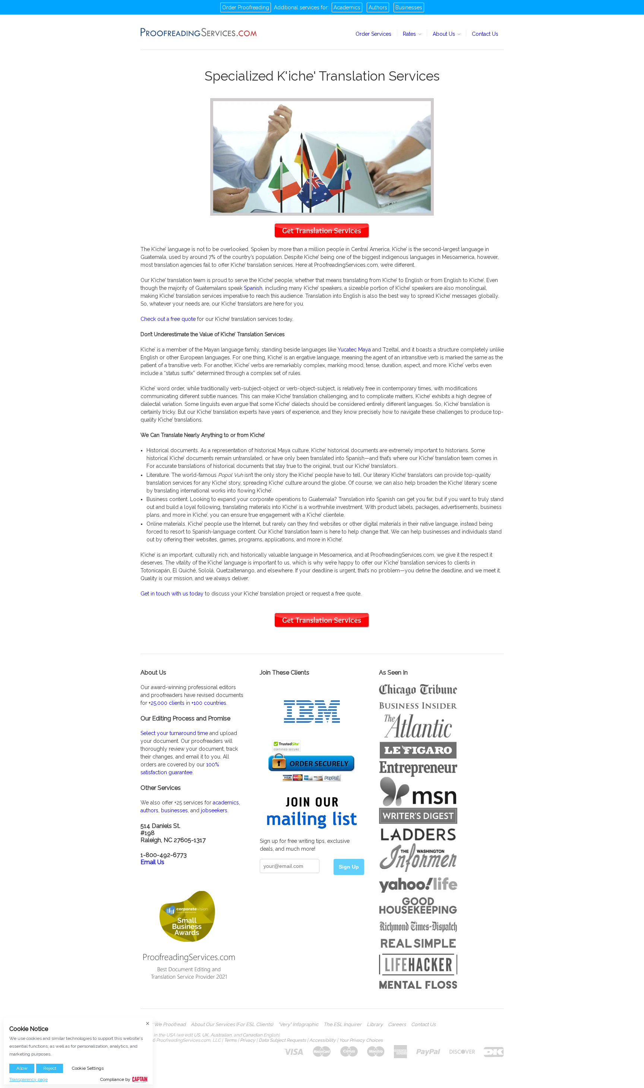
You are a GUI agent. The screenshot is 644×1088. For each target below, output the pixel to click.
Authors (378, 7)
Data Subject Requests (282, 1040)
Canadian (252, 1035)
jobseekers (214, 810)
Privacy (247, 1040)
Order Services (373, 34)
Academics (347, 7)
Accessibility (322, 1040)
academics (226, 803)
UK (205, 1035)
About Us (445, 34)
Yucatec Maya (354, 350)
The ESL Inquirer (342, 1024)
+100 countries (209, 703)
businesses (174, 810)
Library (375, 1024)
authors (149, 810)
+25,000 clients (166, 703)
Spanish (253, 288)
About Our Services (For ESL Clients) (232, 1024)
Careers (397, 1024)
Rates (410, 34)
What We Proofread (163, 1024)
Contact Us (485, 34)
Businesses (408, 7)
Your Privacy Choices (361, 1040)
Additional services (296, 7)
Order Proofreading (245, 7)
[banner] (199, 32)
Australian (221, 1035)
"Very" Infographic (298, 1024)
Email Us (152, 862)
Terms (230, 1040)
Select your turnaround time (174, 733)
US (197, 1035)
